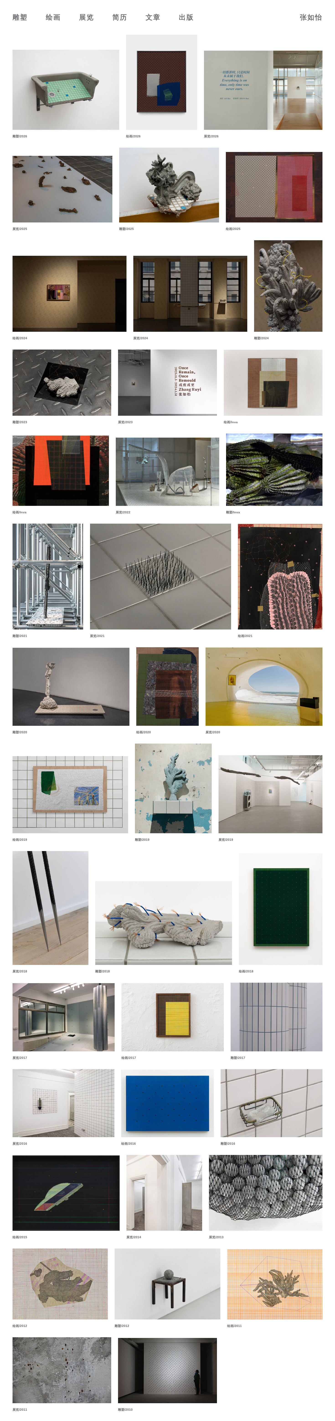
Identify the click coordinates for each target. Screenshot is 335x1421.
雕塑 (20, 17)
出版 (186, 17)
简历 (119, 17)
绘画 (53, 17)
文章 (153, 17)
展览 (86, 17)
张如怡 (311, 17)
